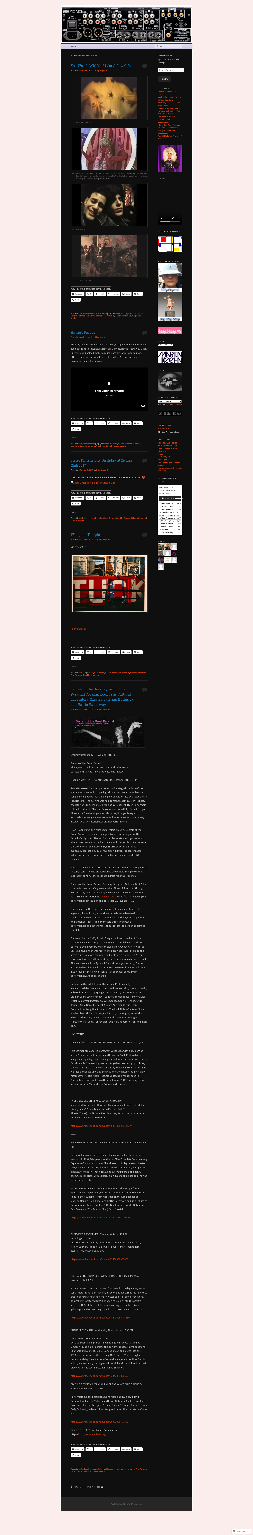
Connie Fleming (78, 315)
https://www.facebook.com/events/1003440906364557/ (101, 1125)
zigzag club (142, 518)
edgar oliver (163, 451)
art (80, 313)
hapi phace (101, 315)
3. (167, 509)
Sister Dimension (111, 518)
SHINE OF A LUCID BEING (167, 443)
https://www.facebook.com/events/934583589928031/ (101, 1259)
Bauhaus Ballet (164, 122)
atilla (117, 313)
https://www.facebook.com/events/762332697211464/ (101, 1421)
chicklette (138, 313)
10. (167, 529)
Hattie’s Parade (83, 332)
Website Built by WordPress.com (126, 1504)
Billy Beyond (101, 70)
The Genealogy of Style (167, 448)
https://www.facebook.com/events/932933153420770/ (101, 1217)
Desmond (162, 465)
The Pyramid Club (123, 315)
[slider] (178, 498)
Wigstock (136, 315)
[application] (170, 498)
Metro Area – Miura (165, 114)
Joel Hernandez (164, 119)
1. (167, 503)
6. (167, 518)
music (98, 313)
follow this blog (165, 56)
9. (167, 526)
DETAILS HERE (78, 629)
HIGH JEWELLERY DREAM (167, 446)
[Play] (162, 498)
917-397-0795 (164, 428)
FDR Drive (90, 315)
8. (167, 524)
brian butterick (110, 443)
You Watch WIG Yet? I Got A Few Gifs (101, 65)
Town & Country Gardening (169, 462)
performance (128, 1469)
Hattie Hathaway (132, 443)
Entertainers (89, 313)
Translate (178, 404)
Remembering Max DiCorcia (169, 108)
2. (167, 506)
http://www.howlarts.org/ (92, 1434)
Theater (79, 1471)
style (104, 313)
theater (87, 1471)
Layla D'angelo (164, 457)
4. (167, 512)
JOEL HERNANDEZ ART (166, 116)
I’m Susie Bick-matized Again (170, 111)
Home (73, 46)
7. (167, 521)
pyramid (110, 315)
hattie (121, 443)
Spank (160, 454)
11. (167, 532)
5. (167, 515)
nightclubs (97, 518)
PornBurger (162, 459)
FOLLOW (164, 79)
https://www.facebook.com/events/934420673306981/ (101, 1375)
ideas (85, 1469)
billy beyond (126, 313)
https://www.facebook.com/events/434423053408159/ (101, 1317)
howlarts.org (109, 896)
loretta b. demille (79, 446)
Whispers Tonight (85, 534)
